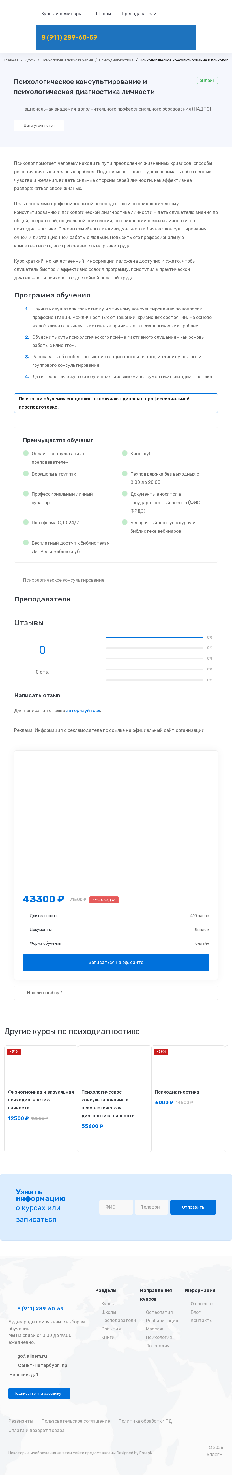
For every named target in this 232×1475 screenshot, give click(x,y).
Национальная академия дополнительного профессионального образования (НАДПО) (116, 109)
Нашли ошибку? (44, 992)
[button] (39, 1393)
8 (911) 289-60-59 (40, 1309)
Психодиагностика (116, 60)
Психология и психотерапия (67, 60)
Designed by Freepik (135, 1453)
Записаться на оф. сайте (116, 962)
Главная (11, 60)
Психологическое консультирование (63, 580)
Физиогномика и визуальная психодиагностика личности (41, 1099)
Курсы (30, 60)
